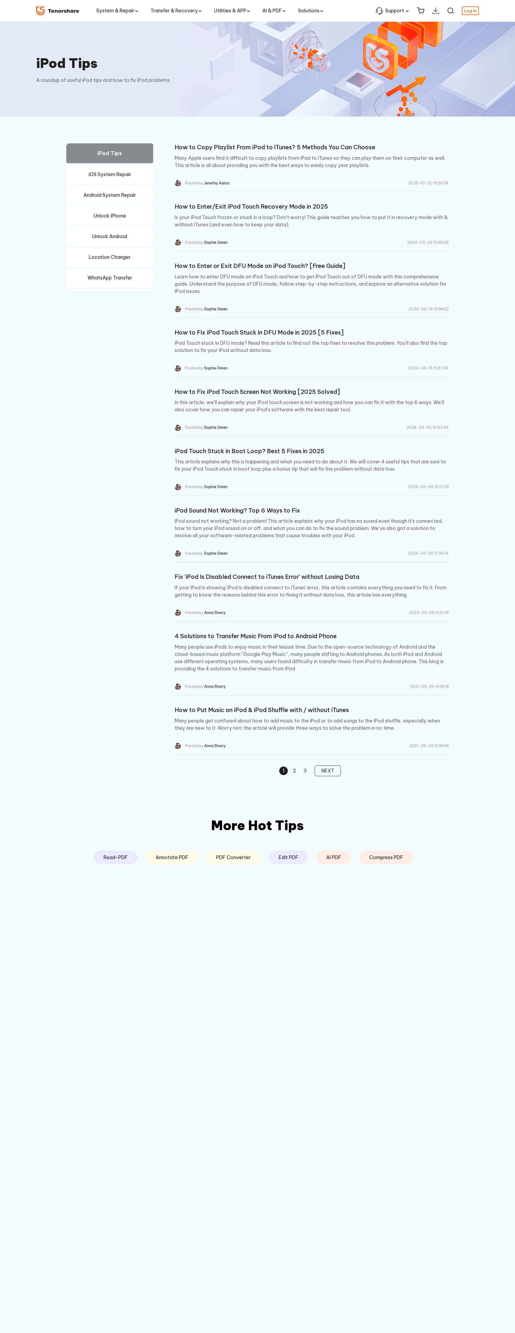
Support (394, 11)
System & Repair (115, 11)
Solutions (308, 11)
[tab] (109, 154)
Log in (470, 10)
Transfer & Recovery (174, 11)
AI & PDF (272, 11)
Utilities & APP (230, 11)
